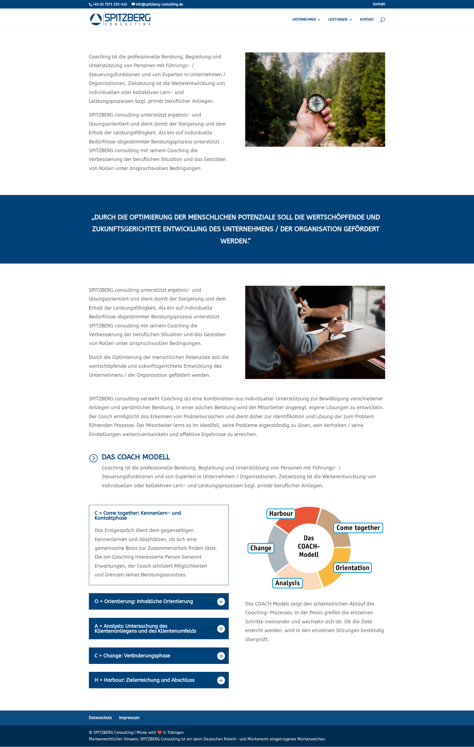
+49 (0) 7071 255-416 (110, 4)
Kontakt (379, 4)
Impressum (129, 717)
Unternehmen (304, 19)
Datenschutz (100, 717)
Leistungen (337, 19)
